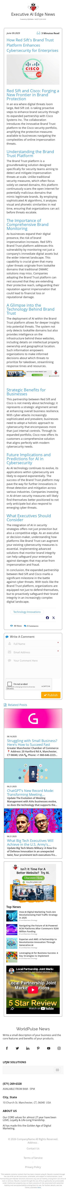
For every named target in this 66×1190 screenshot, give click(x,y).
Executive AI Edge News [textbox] (33, 16)
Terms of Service (33, 1158)
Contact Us (33, 1148)
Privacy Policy (33, 1167)
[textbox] (33, 1029)
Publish (52, 695)
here (39, 1187)
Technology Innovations (27, 612)
